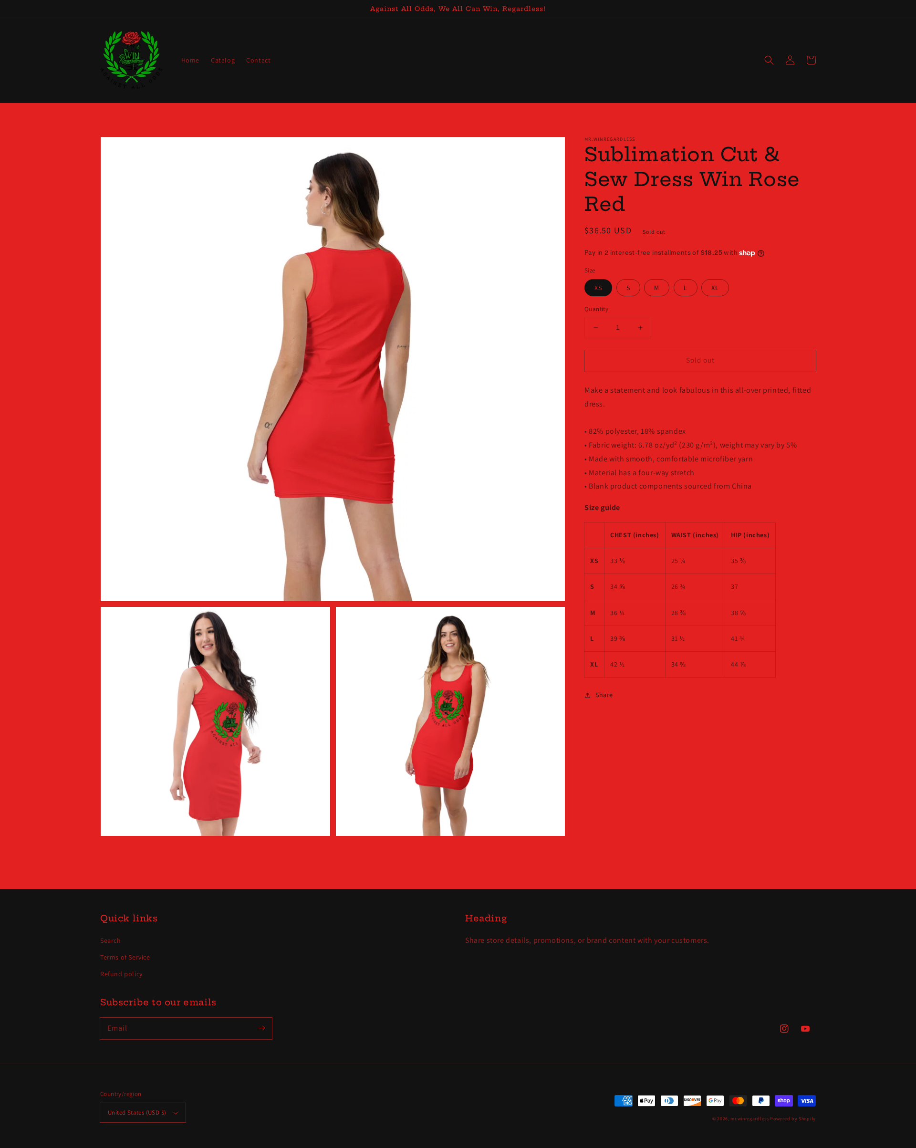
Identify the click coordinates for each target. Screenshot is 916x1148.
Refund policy (121, 974)
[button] (769, 60)
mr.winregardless (749, 1119)
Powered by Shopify (793, 1119)
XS (598, 288)
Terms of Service (125, 957)
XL (715, 288)
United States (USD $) (137, 1112)
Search (110, 940)
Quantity (596, 309)
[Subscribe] (261, 1028)
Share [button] (604, 694)
